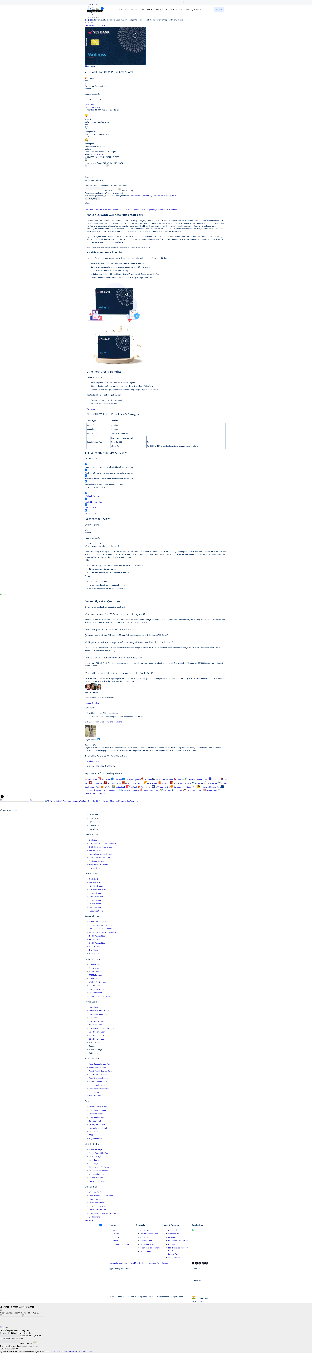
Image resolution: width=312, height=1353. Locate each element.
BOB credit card (95, 904)
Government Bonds (96, 1117)
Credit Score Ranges (97, 1206)
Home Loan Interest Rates (99, 1010)
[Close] (1, 1304)
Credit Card (93, 879)
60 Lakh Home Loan (97, 1039)
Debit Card (172, 1230)
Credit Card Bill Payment (150, 1248)
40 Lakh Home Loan (97, 1035)
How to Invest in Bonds (98, 1128)
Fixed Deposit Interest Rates (100, 1064)
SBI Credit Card (95, 882)
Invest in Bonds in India (98, 1107)
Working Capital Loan (97, 982)
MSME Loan (94, 971)
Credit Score (94, 840)
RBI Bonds (93, 1135)
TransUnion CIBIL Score (98, 864)
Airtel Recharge (95, 1156)
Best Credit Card (95, 907)
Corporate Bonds (96, 1114)
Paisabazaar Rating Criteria (95, 86)
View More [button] (91, 409)
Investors (112, 1263)
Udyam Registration (97, 989)
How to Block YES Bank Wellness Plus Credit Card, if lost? (114, 657)
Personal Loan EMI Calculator (100, 929)
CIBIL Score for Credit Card (99, 857)
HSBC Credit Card (96, 897)
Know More (89, 104)
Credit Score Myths (96, 1203)
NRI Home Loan (95, 1025)
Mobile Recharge (95, 1149)
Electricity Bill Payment (98, 1181)
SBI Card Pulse (90, 513)
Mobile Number (111, 190)
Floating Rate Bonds (97, 1124)
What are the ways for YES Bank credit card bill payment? (115, 614)
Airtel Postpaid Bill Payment (100, 1167)
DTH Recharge (95, 1217)
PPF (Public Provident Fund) (179, 1241)
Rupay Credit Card (96, 911)
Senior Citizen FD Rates (98, 1081)
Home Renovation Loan (98, 1014)
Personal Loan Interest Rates (100, 925)
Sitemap (165, 1263)
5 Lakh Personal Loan (97, 943)
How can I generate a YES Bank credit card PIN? (109, 629)
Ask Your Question (92, 703)
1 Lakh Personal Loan (97, 936)
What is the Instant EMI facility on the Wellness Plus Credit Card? (119, 672)
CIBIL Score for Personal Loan (101, 847)
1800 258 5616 (93, 17)
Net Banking (173, 1244)
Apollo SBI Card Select (93, 502)
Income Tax (173, 1254)
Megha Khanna (97, 154)
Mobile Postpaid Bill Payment (100, 1153)
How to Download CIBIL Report (101, 1195)
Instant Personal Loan (97, 922)
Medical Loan (94, 946)
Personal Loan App (96, 939)
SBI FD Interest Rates (97, 1067)
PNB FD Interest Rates (98, 1074)
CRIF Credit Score (96, 868)
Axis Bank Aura (91, 508)
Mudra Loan (94, 968)
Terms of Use (158, 196)
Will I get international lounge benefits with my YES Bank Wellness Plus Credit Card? (129, 642)
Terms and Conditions (113, 722)
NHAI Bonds (94, 1131)
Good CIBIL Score (96, 1199)
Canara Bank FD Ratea (98, 1085)
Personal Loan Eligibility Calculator (102, 932)
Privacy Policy (171, 196)
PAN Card (172, 1237)
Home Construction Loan (99, 1021)
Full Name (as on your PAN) (31, 1336)
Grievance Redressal (121, 1244)
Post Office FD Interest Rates (100, 1071)
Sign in (219, 9)
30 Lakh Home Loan (97, 1032)
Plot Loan (93, 1018)
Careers (116, 1234)
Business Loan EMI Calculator (100, 996)
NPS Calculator (95, 1096)
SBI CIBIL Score (95, 850)
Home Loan (93, 1007)
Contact (116, 1237)
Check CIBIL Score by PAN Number (103, 843)
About (115, 1230)
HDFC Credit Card (96, 886)
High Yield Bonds (95, 1138)
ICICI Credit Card (95, 893)
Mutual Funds (145, 1251)
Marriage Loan (95, 953)
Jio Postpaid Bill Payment (99, 1170)
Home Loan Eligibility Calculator (101, 1028)
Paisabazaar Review (92, 107)
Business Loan (95, 964)
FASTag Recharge (96, 1178)
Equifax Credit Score (97, 861)
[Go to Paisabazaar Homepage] (95, 9)
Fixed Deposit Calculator (98, 1078)
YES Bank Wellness (92, 496)
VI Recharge (93, 1163)
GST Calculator (95, 1092)
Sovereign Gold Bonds (98, 1110)
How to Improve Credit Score (100, 854)
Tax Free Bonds (95, 1121)
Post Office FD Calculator (99, 1088)
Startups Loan (94, 985)
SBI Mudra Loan (95, 975)
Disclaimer (143, 1263)
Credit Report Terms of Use (140, 196)
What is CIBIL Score (97, 1192)
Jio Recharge (94, 1160)
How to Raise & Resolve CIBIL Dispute (104, 1213)
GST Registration (95, 993)
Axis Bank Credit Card (97, 889)
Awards (116, 1241)
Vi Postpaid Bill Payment (98, 1174)
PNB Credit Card (95, 900)
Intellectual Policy (154, 1263)
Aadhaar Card (173, 1234)
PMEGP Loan (94, 978)
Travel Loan (93, 950)
